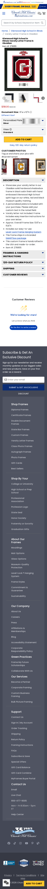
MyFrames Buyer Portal (23, 778)
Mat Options (17, 553)
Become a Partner (20, 681)
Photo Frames (18, 457)
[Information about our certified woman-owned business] (38, 862)
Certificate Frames (21, 415)
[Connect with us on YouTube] (26, 843)
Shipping (8, 268)
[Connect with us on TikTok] (15, 843)
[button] (39, 13)
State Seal (16, 512)
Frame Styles (18, 581)
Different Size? (8, 115)
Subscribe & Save (20, 756)
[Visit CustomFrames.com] (37, 1)
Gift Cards (16, 463)
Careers (15, 617)
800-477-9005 (19, 800)
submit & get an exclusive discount (23, 388)
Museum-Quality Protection (20, 566)
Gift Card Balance (20, 767)
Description (11, 180)
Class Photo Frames (21, 446)
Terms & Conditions (26, 875)
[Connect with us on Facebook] (9, 843)
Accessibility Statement (24, 642)
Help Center (17, 814)
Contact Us (17, 717)
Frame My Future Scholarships (20, 664)
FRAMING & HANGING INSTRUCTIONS (15, 254)
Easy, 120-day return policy (23, 145)
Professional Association (17, 500)
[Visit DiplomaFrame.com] (9, 1)
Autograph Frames (21, 451)
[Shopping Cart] (43, 13)
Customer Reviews (15, 274)
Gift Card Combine (21, 772)
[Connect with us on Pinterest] (32, 843)
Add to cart (23, 139)
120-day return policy (18, 262)
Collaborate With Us (22, 670)
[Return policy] (24, 862)
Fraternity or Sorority (22, 523)
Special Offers (18, 761)
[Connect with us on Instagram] (20, 843)
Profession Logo (19, 506)
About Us (16, 611)
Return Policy (18, 739)
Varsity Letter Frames (22, 440)
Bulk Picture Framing (22, 701)
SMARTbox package (16, 238)
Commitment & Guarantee (19, 589)
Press (14, 622)
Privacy (8, 875)
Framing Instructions (22, 745)
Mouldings (16, 547)
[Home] (23, 13)
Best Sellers (17, 468)
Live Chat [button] (16, 795)
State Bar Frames (20, 429)
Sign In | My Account (22, 722)
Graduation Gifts (20, 529)
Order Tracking (19, 728)
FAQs (14, 750)
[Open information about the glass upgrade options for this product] (11, 129)
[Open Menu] (4, 14)
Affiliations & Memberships (18, 630)
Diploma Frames (19, 409)
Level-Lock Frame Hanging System (23, 231)
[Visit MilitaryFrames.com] (23, 1)
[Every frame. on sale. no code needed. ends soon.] (23, 6)
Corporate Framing (21, 687)
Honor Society (18, 518)
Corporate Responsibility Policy (22, 650)
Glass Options (18, 558)
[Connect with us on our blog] (38, 843)
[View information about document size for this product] (31, 112)
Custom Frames (19, 435)
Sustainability (18, 596)
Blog (13, 636)
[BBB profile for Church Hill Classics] (9, 862)
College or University (22, 483)
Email (14, 789)
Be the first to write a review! (23, 327)
